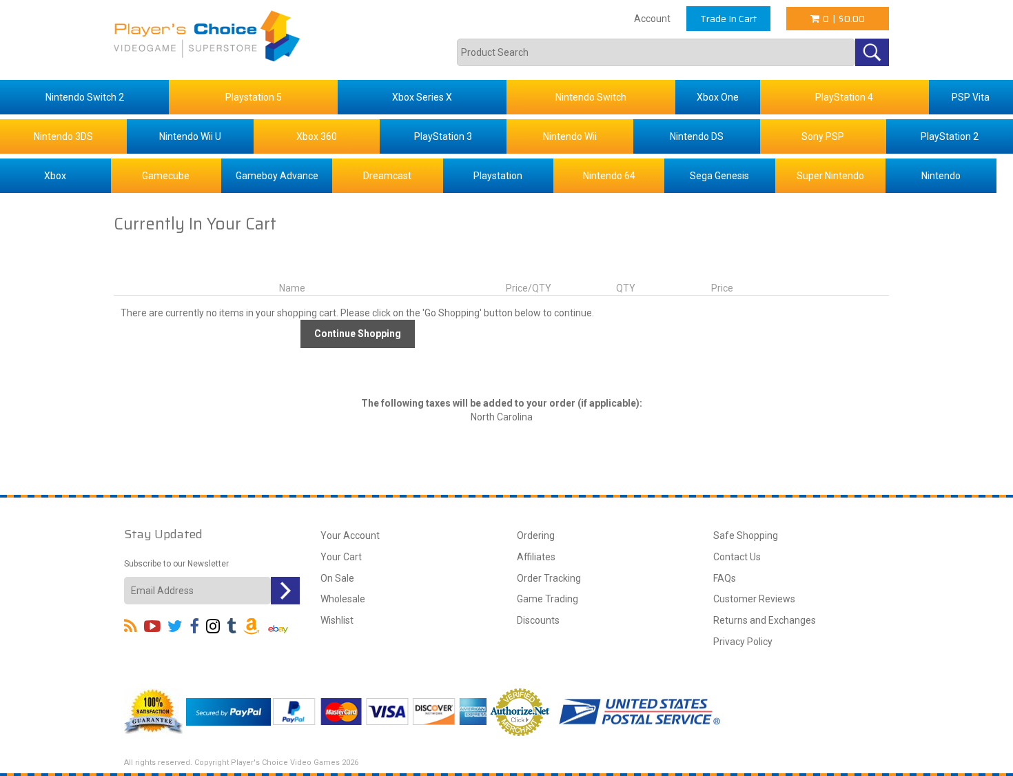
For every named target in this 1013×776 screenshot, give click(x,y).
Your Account (350, 535)
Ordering (536, 535)
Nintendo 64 (609, 175)
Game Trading (547, 598)
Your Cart (341, 556)
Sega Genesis (719, 175)
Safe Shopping (745, 535)
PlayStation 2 (950, 136)
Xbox (55, 175)
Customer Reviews (754, 598)
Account (652, 18)
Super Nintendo (830, 175)
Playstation (497, 175)
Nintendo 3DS (63, 136)
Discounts (538, 620)
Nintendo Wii (570, 136)
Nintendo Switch (590, 97)
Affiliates (536, 556)
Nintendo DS (697, 136)
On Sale (337, 578)
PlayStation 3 (443, 136)
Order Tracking (549, 578)
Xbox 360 (316, 136)
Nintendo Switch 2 (84, 97)
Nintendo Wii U (190, 136)
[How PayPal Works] (228, 710)
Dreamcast (387, 175)
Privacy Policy (742, 641)
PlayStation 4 (844, 97)
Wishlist (337, 620)
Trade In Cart (728, 18)
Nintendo (941, 175)
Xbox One (718, 97)
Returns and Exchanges (764, 620)
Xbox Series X (422, 97)
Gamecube (166, 175)
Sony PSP (822, 136)
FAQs (724, 578)
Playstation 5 (253, 97)
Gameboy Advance (277, 175)
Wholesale (342, 598)
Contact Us (737, 556)
